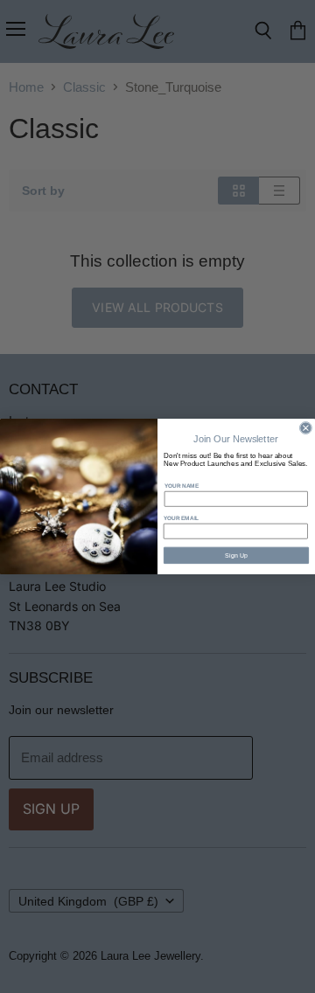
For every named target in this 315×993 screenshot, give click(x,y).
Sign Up (236, 555)
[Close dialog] (305, 428)
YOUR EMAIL (182, 518)
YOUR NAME (181, 486)
